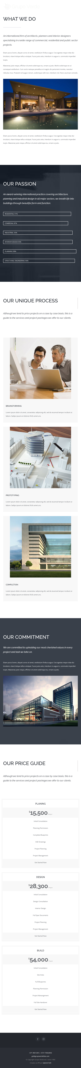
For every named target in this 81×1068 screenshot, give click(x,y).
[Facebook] (37, 1039)
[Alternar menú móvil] (77, 3)
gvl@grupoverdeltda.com (40, 1056)
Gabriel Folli (47, 1063)
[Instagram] (43, 1039)
